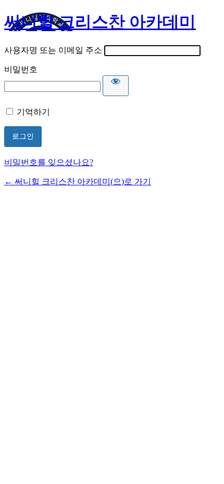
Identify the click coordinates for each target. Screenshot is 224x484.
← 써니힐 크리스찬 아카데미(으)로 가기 (77, 181)
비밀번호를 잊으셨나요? (48, 162)
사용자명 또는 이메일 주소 (53, 50)
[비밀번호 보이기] (116, 85)
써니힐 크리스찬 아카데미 (100, 21)
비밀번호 (21, 69)
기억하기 (33, 111)
